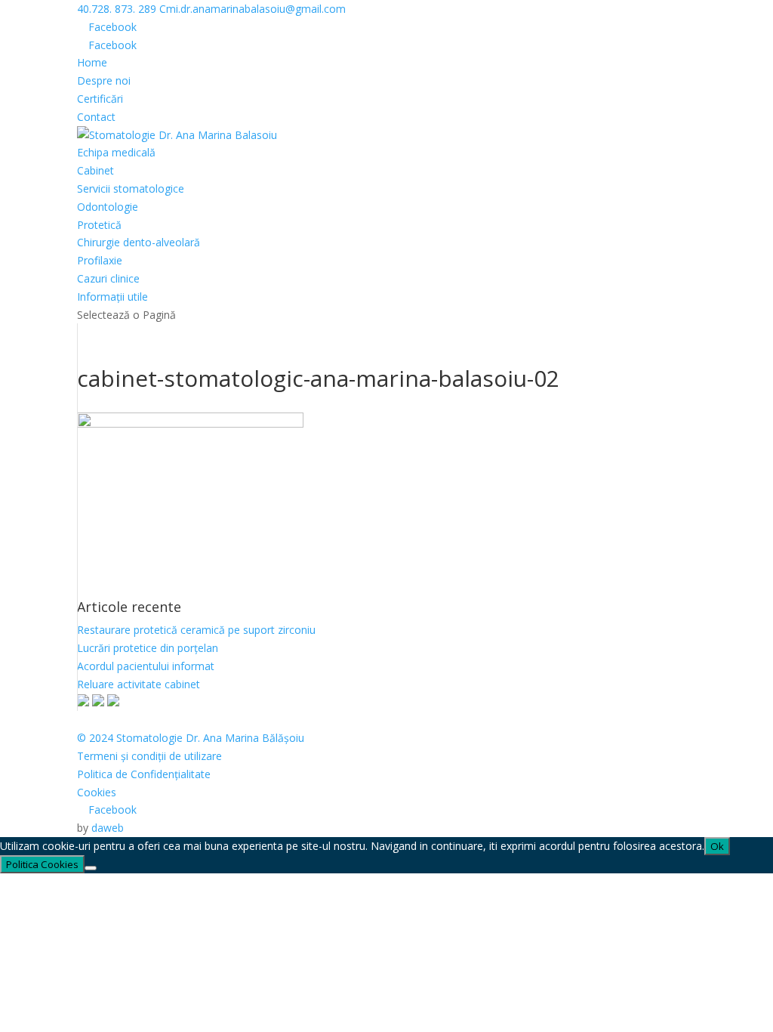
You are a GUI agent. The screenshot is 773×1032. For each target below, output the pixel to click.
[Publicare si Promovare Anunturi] (113, 702)
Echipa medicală (116, 152)
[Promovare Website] (83, 702)
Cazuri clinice (108, 278)
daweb (107, 827)
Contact (96, 117)
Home (92, 62)
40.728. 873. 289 (116, 9)
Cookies (96, 792)
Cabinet (95, 170)
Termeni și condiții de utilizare (149, 756)
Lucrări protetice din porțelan (147, 648)
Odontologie (107, 206)
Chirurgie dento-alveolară (138, 242)
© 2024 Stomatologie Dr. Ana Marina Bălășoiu (190, 738)
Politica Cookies (42, 864)
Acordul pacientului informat (145, 666)
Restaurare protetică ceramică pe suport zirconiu (196, 630)
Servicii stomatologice (130, 188)
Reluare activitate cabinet (138, 684)
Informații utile (112, 296)
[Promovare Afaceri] (98, 702)
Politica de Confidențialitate (144, 774)
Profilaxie (99, 260)
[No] (91, 868)
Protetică (99, 225)
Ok (717, 846)
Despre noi (104, 80)
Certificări (100, 98)
